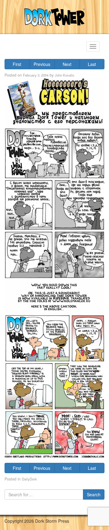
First (17, 64)
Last (92, 64)
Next (67, 64)
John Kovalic (64, 75)
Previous (42, 64)
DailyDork (29, 479)
